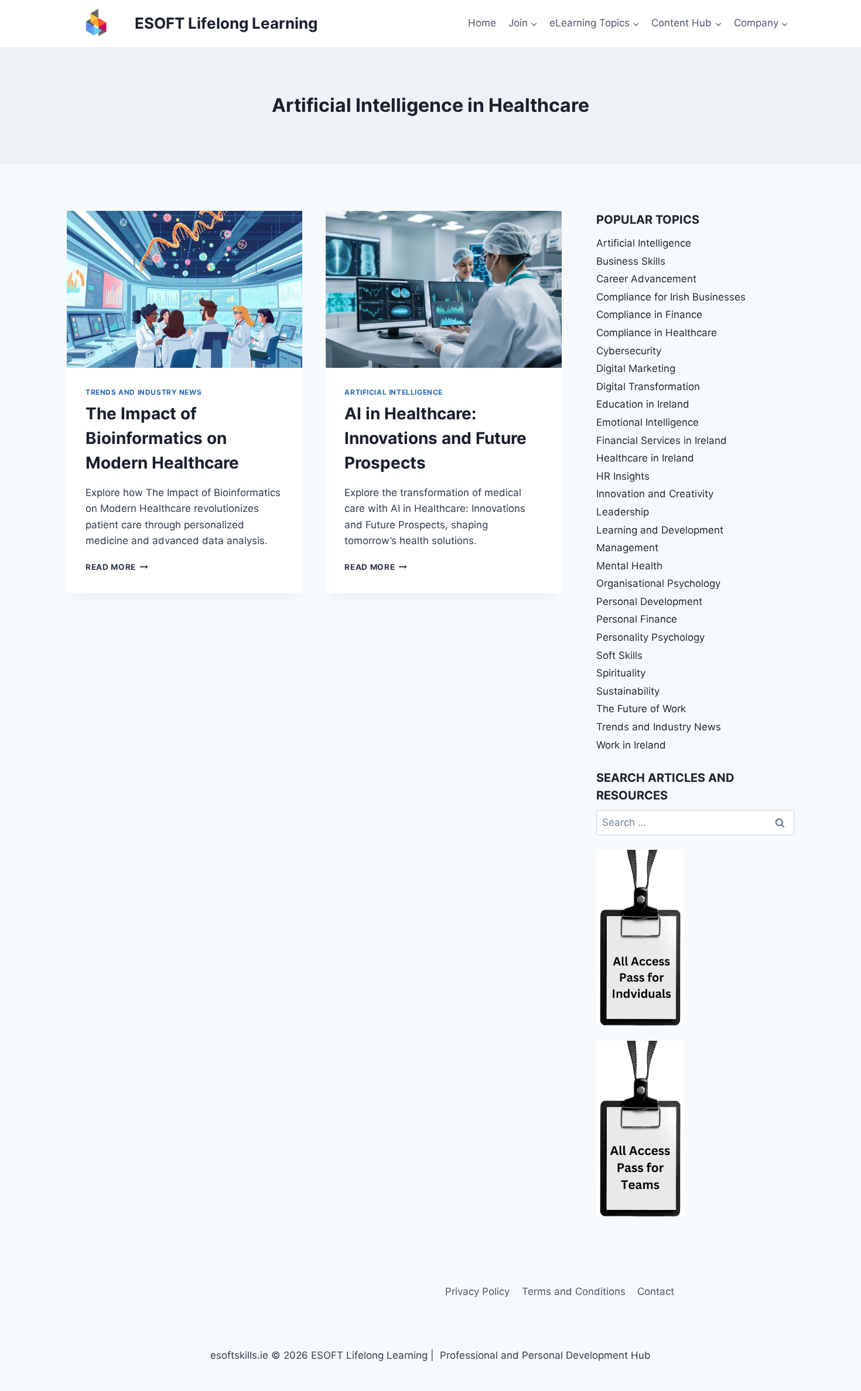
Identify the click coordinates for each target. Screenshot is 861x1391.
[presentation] (184, 289)
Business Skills (630, 261)
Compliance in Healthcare (656, 333)
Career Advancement (646, 279)
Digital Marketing (635, 368)
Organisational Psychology (658, 583)
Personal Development (649, 601)
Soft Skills (619, 655)
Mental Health (629, 566)
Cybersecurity (628, 351)
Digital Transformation (648, 386)
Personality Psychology (650, 637)
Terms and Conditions (574, 1291)
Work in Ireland (631, 745)
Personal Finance (636, 619)
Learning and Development (659, 530)
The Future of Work (641, 709)
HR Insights (623, 476)
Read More (117, 567)
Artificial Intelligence (393, 392)
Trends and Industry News (143, 392)
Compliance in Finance (649, 314)
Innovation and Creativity (654, 494)
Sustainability (628, 691)
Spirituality (620, 673)
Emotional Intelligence (647, 422)
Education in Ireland (642, 404)
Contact (655, 1291)
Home (482, 23)
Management (627, 547)
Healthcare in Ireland (645, 458)
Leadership (622, 512)
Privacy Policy (477, 1291)
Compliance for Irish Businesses (671, 297)
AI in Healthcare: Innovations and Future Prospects (435, 438)
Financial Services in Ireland (661, 440)
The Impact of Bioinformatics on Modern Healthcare (162, 438)
